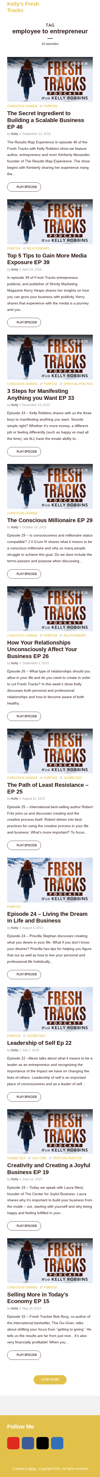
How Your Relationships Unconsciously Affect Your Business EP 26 (42, 649)
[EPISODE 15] (50, 1260)
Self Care (39, 1158)
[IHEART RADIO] (36, 1405)
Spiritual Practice (78, 384)
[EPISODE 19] (50, 1131)
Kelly (14, 134)
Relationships (38, 248)
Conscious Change (22, 106)
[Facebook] (28, 1443)
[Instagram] (42, 1443)
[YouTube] (13, 1443)
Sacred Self (73, 778)
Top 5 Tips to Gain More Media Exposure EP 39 (47, 258)
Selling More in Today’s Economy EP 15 (37, 1297)
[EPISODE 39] (50, 221)
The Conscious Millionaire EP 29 (50, 520)
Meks (32, 1469)
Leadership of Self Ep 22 (39, 1043)
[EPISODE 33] (50, 357)
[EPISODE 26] (50, 608)
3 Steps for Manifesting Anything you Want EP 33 (40, 394)
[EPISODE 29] (50, 486)
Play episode (27, 187)
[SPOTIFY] (13, 1405)
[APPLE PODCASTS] (24, 1405)
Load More (50, 1379)
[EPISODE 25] (50, 750)
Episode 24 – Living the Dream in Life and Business (47, 917)
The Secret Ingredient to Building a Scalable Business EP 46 (45, 120)
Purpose (50, 106)
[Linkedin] (57, 1443)
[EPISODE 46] (50, 79)
